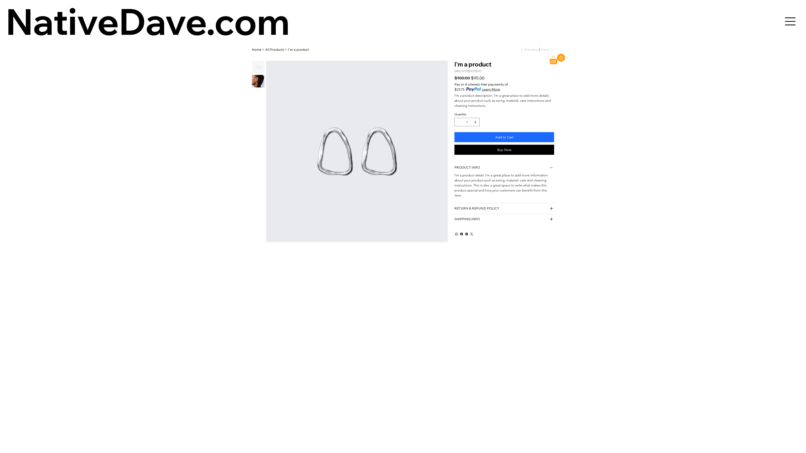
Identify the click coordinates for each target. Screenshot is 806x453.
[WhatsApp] (456, 234)
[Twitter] (472, 234)
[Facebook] (461, 234)
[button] (557, 59)
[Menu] (790, 21)
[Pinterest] (466, 234)
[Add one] (475, 122)
